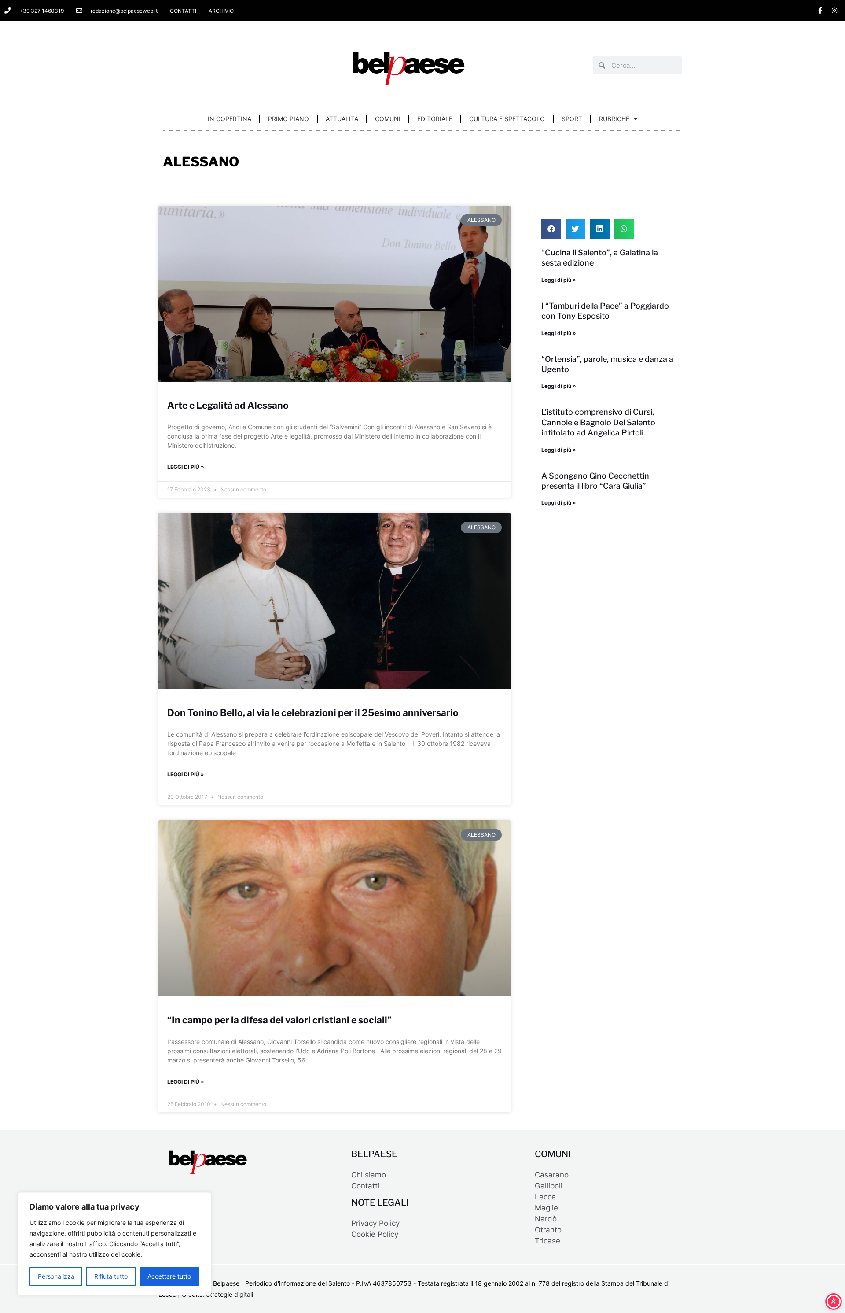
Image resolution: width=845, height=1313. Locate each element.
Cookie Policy (374, 1234)
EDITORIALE (434, 118)
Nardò (546, 1218)
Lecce (545, 1196)
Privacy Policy (375, 1223)
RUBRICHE (614, 118)
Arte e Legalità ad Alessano (228, 405)
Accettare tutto (169, 1276)
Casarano (552, 1174)
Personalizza (56, 1276)
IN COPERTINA (229, 118)
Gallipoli (548, 1185)
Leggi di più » (185, 467)
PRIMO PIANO (288, 118)
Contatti (365, 1185)
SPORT (572, 118)
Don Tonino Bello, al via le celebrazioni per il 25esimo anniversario (313, 712)
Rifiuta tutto (111, 1276)
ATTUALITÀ (342, 118)
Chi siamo (368, 1174)
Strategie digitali (229, 1294)
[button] (551, 229)
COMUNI (387, 118)
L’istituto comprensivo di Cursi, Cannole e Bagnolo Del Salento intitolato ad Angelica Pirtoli (598, 422)
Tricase (547, 1240)
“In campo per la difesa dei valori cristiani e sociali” (279, 1019)
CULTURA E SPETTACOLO (507, 118)
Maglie (546, 1207)
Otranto (548, 1229)
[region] (114, 1243)
